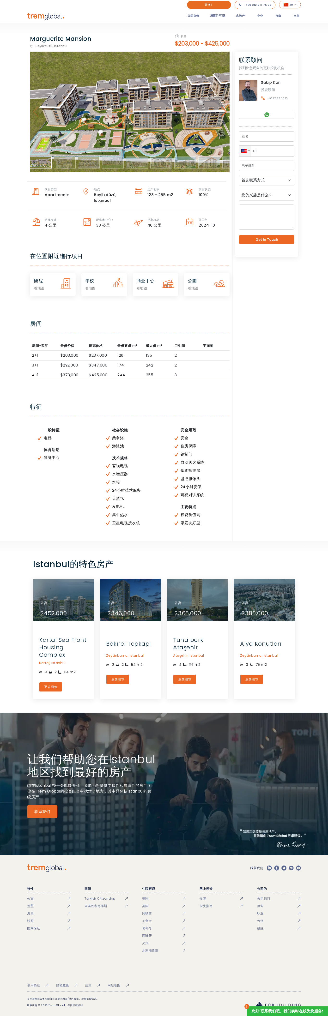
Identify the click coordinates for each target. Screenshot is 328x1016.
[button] (245, 151)
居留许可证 (217, 15)
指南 (278, 16)
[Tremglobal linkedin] (269, 868)
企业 (260, 16)
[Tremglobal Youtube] (298, 868)
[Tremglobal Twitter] (283, 868)
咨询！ (209, 4)
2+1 (35, 355)
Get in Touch (266, 239)
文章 (296, 16)
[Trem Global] (46, 868)
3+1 (35, 365)
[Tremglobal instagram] (291, 868)
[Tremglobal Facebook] (276, 868)
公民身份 (193, 16)
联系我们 (42, 811)
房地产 (240, 16)
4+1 (35, 375)
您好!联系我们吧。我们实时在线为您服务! (287, 1011)
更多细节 (50, 687)
